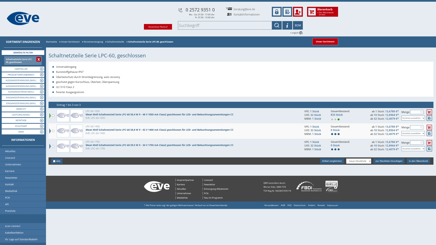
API (7, 204)
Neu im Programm (213, 197)
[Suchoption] (287, 25)
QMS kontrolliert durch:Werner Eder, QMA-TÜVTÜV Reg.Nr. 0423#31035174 (277, 187)
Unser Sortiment (325, 41)
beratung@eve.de (244, 9)
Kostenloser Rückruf (158, 26)
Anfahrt (311, 205)
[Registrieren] (298, 12)
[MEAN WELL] (76, 115)
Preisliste (10, 211)
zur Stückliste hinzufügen (389, 161)
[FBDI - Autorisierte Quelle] (331, 186)
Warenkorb (325, 11)
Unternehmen (184, 193)
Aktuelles (181, 188)
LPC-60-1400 (93, 126)
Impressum (332, 205)
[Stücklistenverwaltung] (287, 12)
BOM (298, 25)
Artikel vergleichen (332, 161)
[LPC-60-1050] (63, 116)
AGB (283, 205)
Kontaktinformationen (247, 14)
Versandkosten (271, 205)
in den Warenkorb (418, 161)
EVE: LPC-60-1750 (95, 148)
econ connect (12, 226)
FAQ (289, 205)
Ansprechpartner (185, 180)
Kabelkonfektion (14, 232)
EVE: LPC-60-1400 (95, 133)
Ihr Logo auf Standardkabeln (21, 239)
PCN (206, 193)
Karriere (181, 184)
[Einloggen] (277, 12)
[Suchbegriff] (277, 25)
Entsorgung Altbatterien (216, 188)
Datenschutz (300, 205)
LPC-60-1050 (93, 111)
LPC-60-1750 (93, 141)
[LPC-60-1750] (63, 146)
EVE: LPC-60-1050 (95, 117)
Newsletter (209, 184)
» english (294, 32)
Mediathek (182, 197)
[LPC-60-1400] (63, 131)
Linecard (208, 180)
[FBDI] (309, 186)
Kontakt (321, 205)
